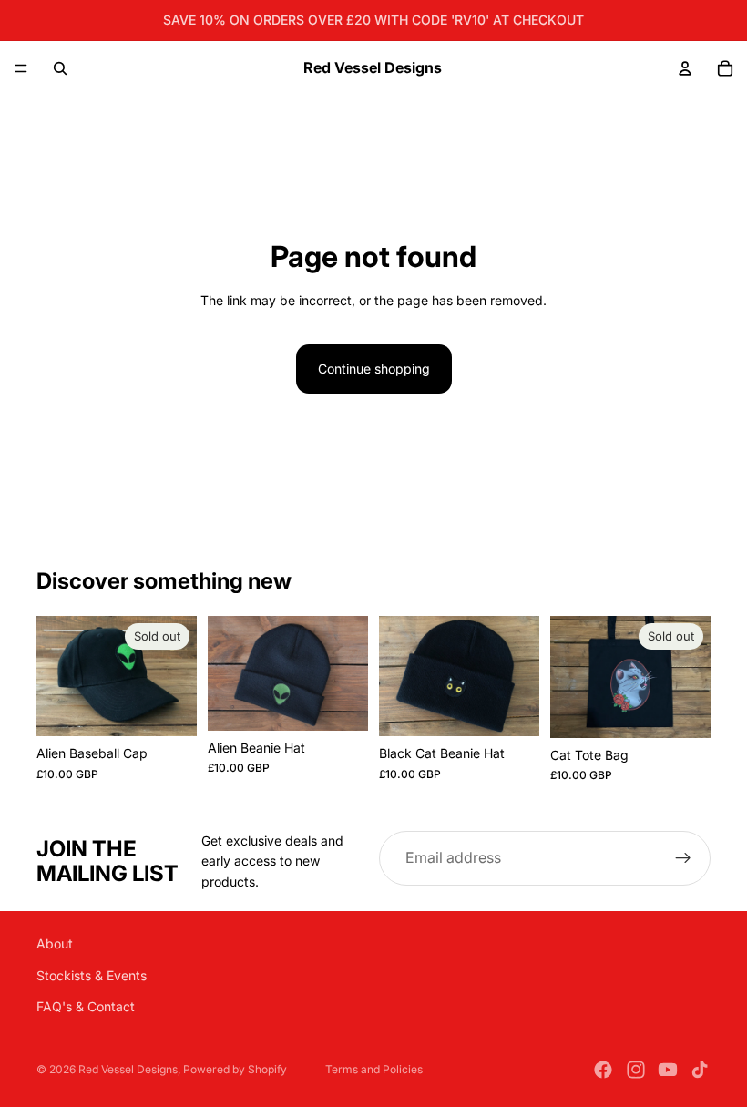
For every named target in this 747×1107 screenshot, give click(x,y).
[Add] (339, 702)
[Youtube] (668, 1070)
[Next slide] (177, 676)
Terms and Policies (374, 1069)
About (54, 943)
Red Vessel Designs (128, 1069)
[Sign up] (683, 858)
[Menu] (21, 68)
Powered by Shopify (235, 1069)
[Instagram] (636, 1070)
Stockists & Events (91, 975)
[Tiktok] (700, 1070)
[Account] (685, 68)
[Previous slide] (56, 676)
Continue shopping (374, 368)
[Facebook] (603, 1070)
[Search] (60, 68)
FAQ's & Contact (85, 1006)
